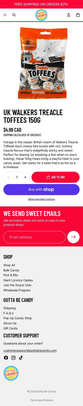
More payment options (41, 199)
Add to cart (58, 177)
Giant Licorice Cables (18, 280)
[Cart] (78, 15)
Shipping (9, 308)
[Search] (14, 15)
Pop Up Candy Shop (17, 318)
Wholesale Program (16, 290)
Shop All (9, 265)
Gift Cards (10, 328)
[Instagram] (13, 357)
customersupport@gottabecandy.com (30, 350)
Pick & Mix (10, 275)
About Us (9, 323)
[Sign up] (73, 237)
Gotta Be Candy (46, 391)
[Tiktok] (20, 357)
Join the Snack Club (17, 285)
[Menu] (5, 15)
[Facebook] (6, 357)
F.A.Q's (8, 313)
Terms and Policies (41, 400)
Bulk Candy (11, 270)
